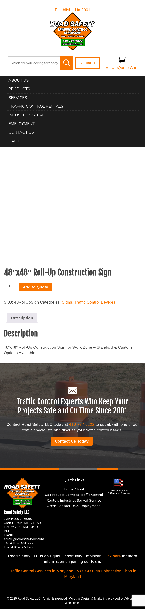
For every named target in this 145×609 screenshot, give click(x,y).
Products (19, 88)
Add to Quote (35, 287)
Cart (13, 140)
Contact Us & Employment (79, 506)
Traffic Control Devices (94, 302)
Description (22, 318)
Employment (21, 123)
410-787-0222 (81, 424)
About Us (18, 80)
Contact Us (21, 132)
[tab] (22, 318)
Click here (112, 556)
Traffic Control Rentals (35, 106)
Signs (67, 302)
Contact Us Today (72, 441)
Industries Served (27, 114)
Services (17, 97)
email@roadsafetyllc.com (24, 539)
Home (68, 489)
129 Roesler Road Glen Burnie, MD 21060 (22, 520)
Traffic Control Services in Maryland (41, 571)
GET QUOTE (88, 63)
